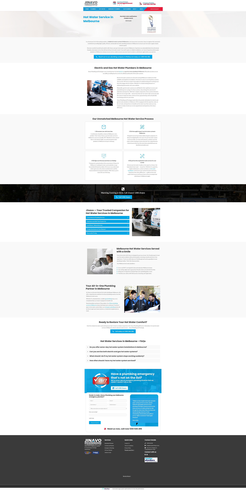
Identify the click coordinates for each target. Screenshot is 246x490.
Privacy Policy (128, 448)
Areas (141, 9)
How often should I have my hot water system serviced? (113, 361)
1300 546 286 (149, 443)
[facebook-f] (118, 5)
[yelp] (121, 5)
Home (87, 9)
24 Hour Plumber (108, 450)
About (134, 9)
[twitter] (120, 5)
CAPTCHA (91, 418)
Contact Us (127, 443)
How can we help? (93, 412)
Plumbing (93, 9)
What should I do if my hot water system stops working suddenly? (117, 356)
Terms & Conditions (129, 445)
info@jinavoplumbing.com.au (152, 445)
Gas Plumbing (127, 9)
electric (121, 71)
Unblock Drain (108, 452)
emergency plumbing (110, 307)
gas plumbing (108, 298)
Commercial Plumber (109, 445)
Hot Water (102, 9)
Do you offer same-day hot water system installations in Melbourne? (118, 347)
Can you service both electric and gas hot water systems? (114, 352)
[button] (96, 9)
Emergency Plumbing (114, 9)
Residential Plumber (109, 443)
